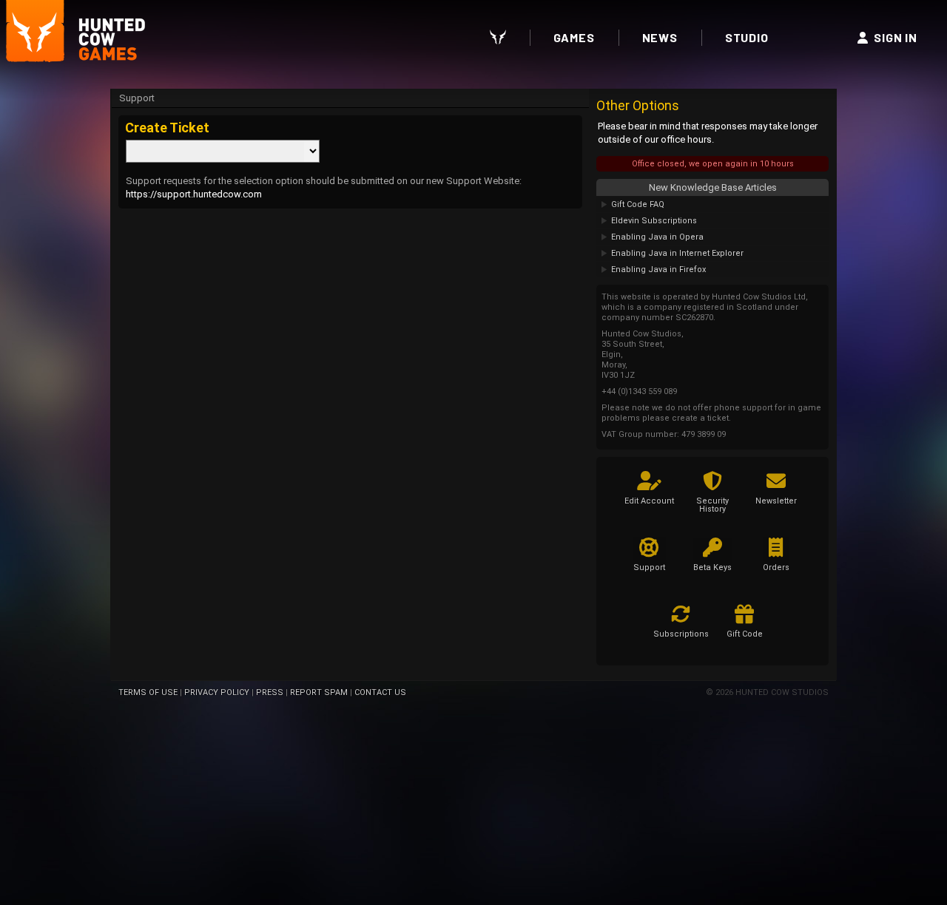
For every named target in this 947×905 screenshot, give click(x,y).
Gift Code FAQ (637, 204)
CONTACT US (380, 692)
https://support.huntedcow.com (194, 194)
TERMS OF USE (148, 692)
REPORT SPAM (319, 692)
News (660, 37)
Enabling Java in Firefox (658, 269)
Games (574, 37)
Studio (747, 37)
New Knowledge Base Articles (713, 187)
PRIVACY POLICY (216, 692)
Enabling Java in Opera (657, 237)
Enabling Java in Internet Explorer (677, 253)
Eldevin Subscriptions (654, 221)
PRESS (269, 692)
